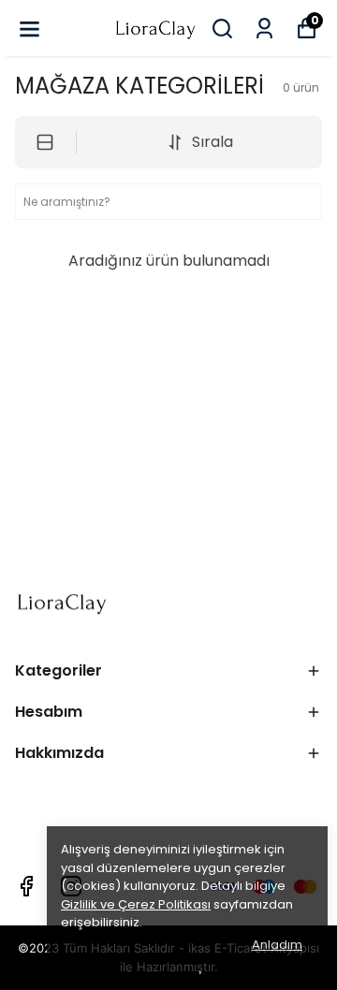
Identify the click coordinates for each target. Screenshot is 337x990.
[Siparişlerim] (264, 28)
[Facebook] (26, 886)
